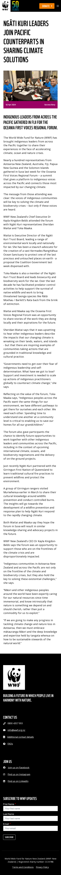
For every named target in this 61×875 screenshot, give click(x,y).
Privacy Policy (42, 867)
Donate (46, 6)
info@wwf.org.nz (16, 730)
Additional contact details (20, 737)
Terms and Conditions (23, 867)
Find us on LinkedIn (18, 781)
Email (6, 824)
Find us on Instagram (19, 774)
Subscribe (9, 837)
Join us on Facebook (18, 767)
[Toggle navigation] (57, 6)
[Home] (9, 6)
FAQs (10, 743)
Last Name (8, 814)
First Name (8, 804)
